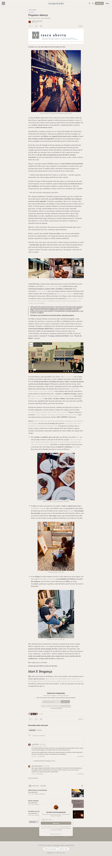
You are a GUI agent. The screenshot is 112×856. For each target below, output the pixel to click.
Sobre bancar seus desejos (37, 790)
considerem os (42, 421)
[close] (70, 805)
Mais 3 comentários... (33, 778)
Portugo (70, 511)
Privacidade (56, 845)
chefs (35, 421)
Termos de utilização (64, 826)
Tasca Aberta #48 (32, 792)
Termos (62, 845)
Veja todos (32, 822)
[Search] (89, 3)
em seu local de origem (51, 286)
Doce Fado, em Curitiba (55, 679)
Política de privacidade (57, 829)
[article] (56, 793)
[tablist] (35, 730)
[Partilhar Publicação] (92, 3)
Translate (31, 12)
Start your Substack (51, 849)
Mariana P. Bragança (37, 21)
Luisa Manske (35, 744)
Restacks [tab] (39, 730)
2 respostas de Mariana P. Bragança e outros (44, 761)
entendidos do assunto (36, 398)
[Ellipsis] (83, 744)
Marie (77, 437)
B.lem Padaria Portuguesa (47, 579)
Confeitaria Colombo (38, 508)
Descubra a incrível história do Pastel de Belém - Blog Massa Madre (52, 315)
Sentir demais (33, 801)
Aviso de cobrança (69, 845)
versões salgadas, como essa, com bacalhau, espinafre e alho (55, 415)
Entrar (107, 3)
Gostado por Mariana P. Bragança (40, 746)
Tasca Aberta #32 (32, 803)
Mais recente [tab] (35, 785)
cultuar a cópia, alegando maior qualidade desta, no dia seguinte (52, 396)
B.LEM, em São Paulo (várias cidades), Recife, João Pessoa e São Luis (59, 681)
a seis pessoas (68, 377)
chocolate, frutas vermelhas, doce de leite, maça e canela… (48, 412)
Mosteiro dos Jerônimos (65, 294)
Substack (49, 852)
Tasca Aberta (32, 9)
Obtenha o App (64, 849)
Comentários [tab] (32, 730)
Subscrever (99, 3)
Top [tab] (30, 785)
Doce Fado (76, 447)
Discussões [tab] (43, 785)
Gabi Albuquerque (36, 766)
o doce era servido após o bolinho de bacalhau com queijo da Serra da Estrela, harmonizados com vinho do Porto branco (56, 442)
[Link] (26, 671)
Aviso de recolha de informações (63, 828)
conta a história (42, 291)
